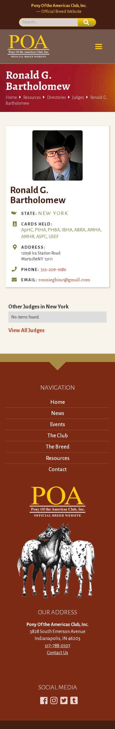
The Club (57, 435)
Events (57, 424)
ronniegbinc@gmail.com (64, 279)
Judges (78, 97)
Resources (32, 97)
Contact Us (57, 652)
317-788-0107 (57, 645)
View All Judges (26, 330)
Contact (58, 469)
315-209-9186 (53, 269)
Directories (56, 97)
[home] (27, 46)
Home (11, 97)
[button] (98, 46)
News (57, 413)
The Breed (58, 447)
